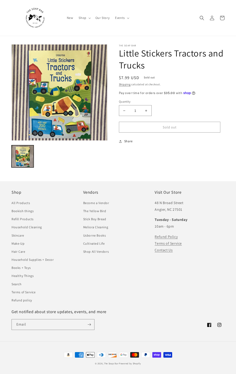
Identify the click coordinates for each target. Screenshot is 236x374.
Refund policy (22, 300)
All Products (21, 203)
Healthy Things (23, 276)
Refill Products (23, 219)
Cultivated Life (94, 243)
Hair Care (18, 251)
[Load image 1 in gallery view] (23, 156)
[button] (84, 18)
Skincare (18, 235)
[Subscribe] (89, 324)
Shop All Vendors (96, 251)
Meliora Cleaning (95, 227)
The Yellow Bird (94, 211)
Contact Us (164, 250)
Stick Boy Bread (94, 219)
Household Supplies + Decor (33, 260)
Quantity (124, 102)
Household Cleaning (27, 227)
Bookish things (23, 211)
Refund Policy (166, 236)
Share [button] (128, 141)
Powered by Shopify (130, 363)
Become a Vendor (96, 203)
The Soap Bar (111, 363)
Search (17, 284)
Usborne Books (94, 235)
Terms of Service (24, 292)
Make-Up (18, 243)
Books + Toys (21, 268)
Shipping (125, 84)
